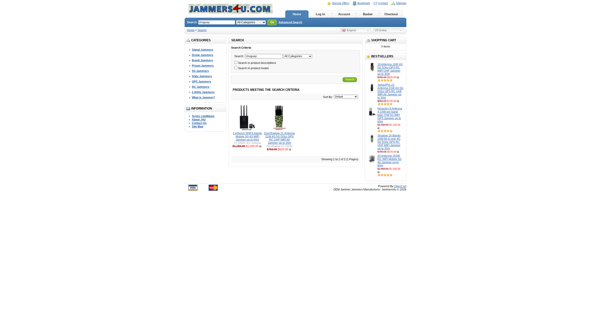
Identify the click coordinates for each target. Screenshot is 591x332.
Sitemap (401, 3)
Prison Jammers (203, 65)
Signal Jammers (202, 49)
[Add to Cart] (398, 77)
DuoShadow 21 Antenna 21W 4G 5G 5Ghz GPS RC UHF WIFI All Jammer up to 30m (279, 138)
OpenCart (400, 186)
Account (344, 14)
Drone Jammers (202, 55)
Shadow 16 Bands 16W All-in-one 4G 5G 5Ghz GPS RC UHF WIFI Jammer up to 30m (389, 142)
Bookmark (363, 3)
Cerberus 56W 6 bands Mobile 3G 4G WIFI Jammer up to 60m (247, 136)
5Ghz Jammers (202, 76)
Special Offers (340, 3)
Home (297, 14)
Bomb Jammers (202, 60)
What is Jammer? (203, 97)
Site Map (197, 126)
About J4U (199, 119)
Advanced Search (290, 22)
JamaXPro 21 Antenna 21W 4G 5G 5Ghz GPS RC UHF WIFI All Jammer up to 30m (390, 91)
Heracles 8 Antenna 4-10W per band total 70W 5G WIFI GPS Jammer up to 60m (389, 115)
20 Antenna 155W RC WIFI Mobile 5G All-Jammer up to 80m (389, 160)
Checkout (391, 14)
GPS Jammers (201, 81)
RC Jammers (200, 87)
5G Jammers (200, 71)
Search (202, 30)
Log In (320, 14)
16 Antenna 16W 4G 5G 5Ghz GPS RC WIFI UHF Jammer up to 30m (390, 69)
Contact (383, 3)
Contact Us (199, 123)
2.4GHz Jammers (203, 92)
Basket (367, 14)
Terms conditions (203, 116)
